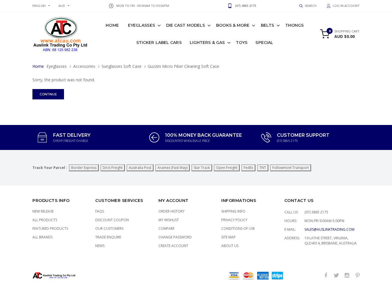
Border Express (83, 167)
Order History (171, 211)
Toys (241, 42)
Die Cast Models (185, 25)
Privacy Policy (234, 219)
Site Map (228, 237)
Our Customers (109, 228)
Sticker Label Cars (159, 42)
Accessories (84, 66)
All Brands (42, 237)
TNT (262, 167)
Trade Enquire (108, 237)
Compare (166, 228)
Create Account (173, 245)
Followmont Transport (290, 167)
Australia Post (140, 167)
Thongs (294, 25)
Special (264, 42)
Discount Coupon (112, 219)
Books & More (232, 25)
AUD (62, 5)
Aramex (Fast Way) (172, 167)
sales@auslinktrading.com (329, 229)
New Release (43, 211)
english (39, 5)
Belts (267, 25)
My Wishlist (168, 219)
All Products (44, 219)
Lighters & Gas (207, 42)
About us (229, 245)
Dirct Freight (113, 167)
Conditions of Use (238, 228)
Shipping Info (233, 211)
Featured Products (50, 228)
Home (112, 25)
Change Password (175, 237)
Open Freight (226, 167)
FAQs (99, 211)
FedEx (248, 167)
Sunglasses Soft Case (121, 66)
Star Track (202, 167)
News (99, 245)
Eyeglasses (141, 25)
